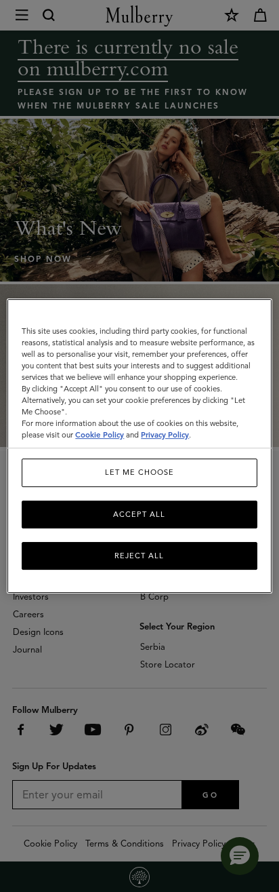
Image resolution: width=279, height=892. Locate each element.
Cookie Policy (99, 435)
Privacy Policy (165, 435)
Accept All (139, 514)
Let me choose (139, 472)
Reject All (139, 555)
